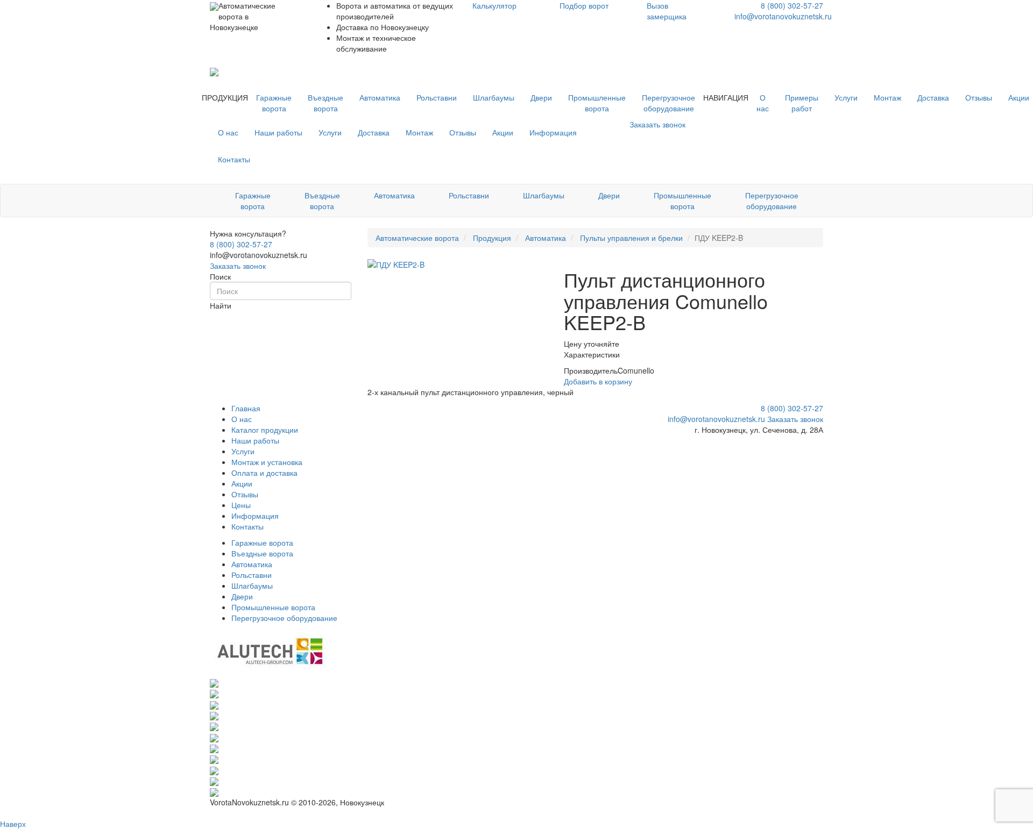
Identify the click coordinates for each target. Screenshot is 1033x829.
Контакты (234, 159)
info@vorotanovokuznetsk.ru (783, 16)
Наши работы (278, 132)
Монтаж (887, 97)
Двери (541, 97)
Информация (553, 132)
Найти (220, 305)
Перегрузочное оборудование (668, 102)
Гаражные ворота (274, 102)
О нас (762, 102)
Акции (502, 132)
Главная (245, 408)
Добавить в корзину (598, 381)
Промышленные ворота (597, 102)
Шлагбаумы (493, 97)
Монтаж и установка (266, 461)
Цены (241, 504)
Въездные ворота (325, 102)
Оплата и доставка (264, 472)
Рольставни (436, 97)
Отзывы (978, 97)
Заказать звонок (238, 265)
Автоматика (379, 97)
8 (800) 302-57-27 (792, 5)
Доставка (933, 97)
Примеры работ (801, 102)
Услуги (846, 97)
